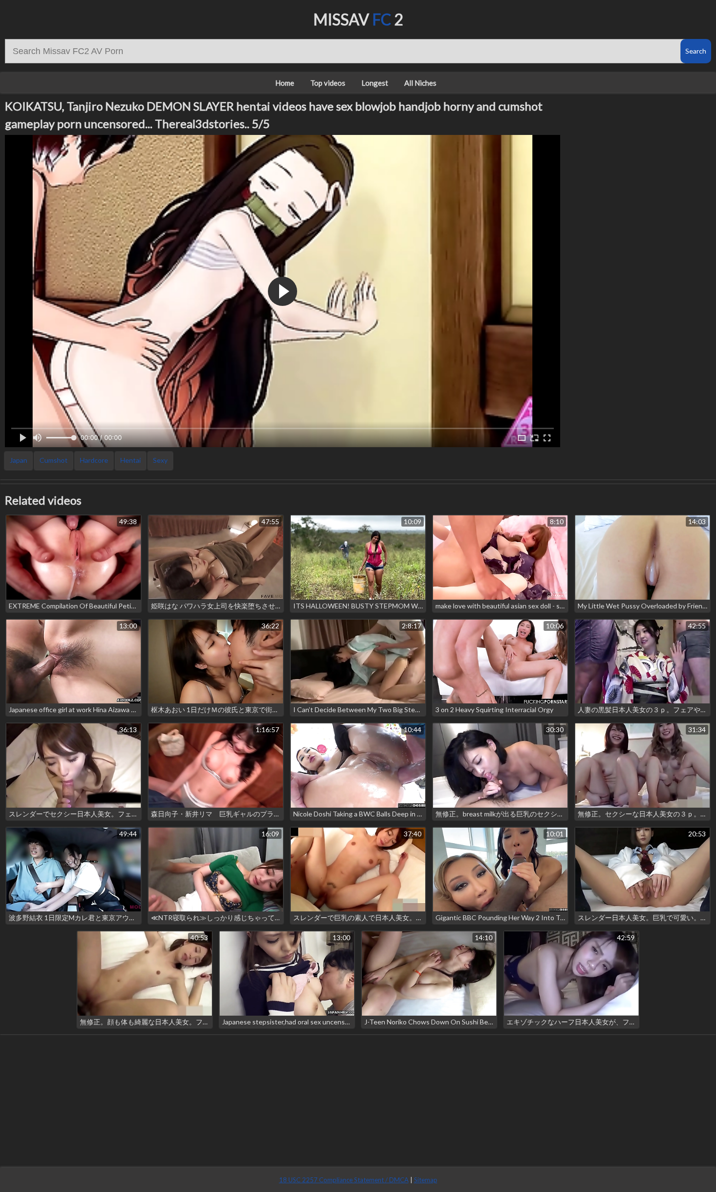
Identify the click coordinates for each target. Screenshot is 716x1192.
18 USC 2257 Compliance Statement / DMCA (344, 1180)
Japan (18, 460)
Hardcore (94, 460)
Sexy (160, 460)
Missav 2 (358, 19)
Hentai (130, 460)
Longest (374, 82)
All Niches (420, 82)
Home (284, 82)
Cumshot (53, 460)
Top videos (327, 82)
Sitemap (425, 1180)
